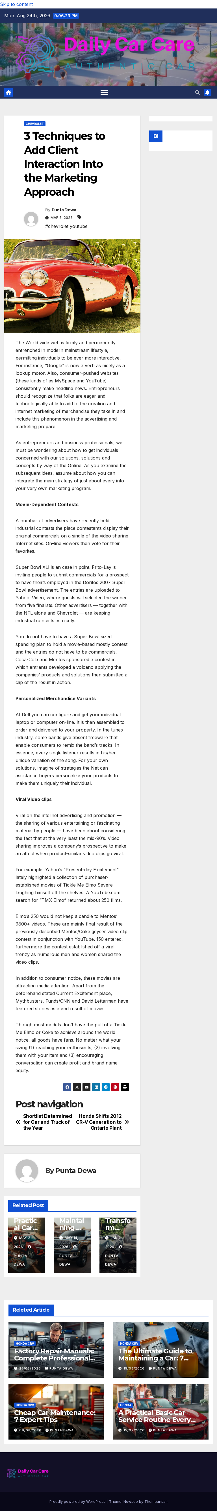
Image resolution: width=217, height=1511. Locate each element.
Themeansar (155, 1501)
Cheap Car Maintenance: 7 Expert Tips (55, 1416)
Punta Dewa (64, 209)
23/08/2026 (30, 1368)
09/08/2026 (31, 1430)
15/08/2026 (134, 1368)
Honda (125, 1405)
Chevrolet (35, 123)
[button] (197, 92)
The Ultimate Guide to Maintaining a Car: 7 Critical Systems (155, 1358)
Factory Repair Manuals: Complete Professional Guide (54, 1358)
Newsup (130, 1501)
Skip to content (16, 4)
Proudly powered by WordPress (78, 1501)
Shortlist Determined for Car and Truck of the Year (47, 1122)
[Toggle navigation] (104, 92)
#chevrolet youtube (66, 226)
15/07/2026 (134, 1430)
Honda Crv (25, 1343)
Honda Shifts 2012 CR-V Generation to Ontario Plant (99, 1122)
